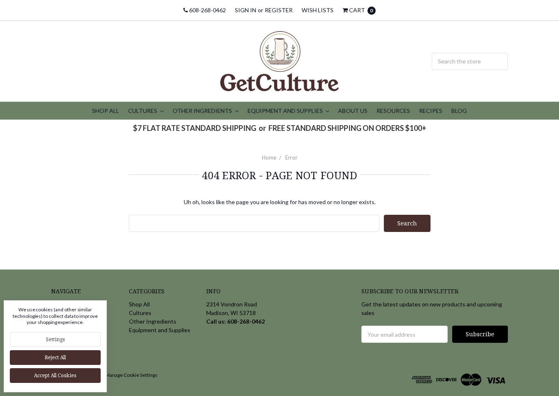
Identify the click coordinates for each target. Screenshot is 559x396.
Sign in (245, 10)
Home (269, 157)
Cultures (143, 110)
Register (279, 10)
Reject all (55, 357)
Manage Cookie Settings (131, 375)
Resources (393, 110)
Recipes (430, 110)
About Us (352, 110)
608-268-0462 (207, 10)
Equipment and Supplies (286, 110)
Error (291, 157)
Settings (55, 339)
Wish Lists (318, 10)
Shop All (105, 110)
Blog (459, 110)
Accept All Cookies (55, 375)
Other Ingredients (203, 110)
